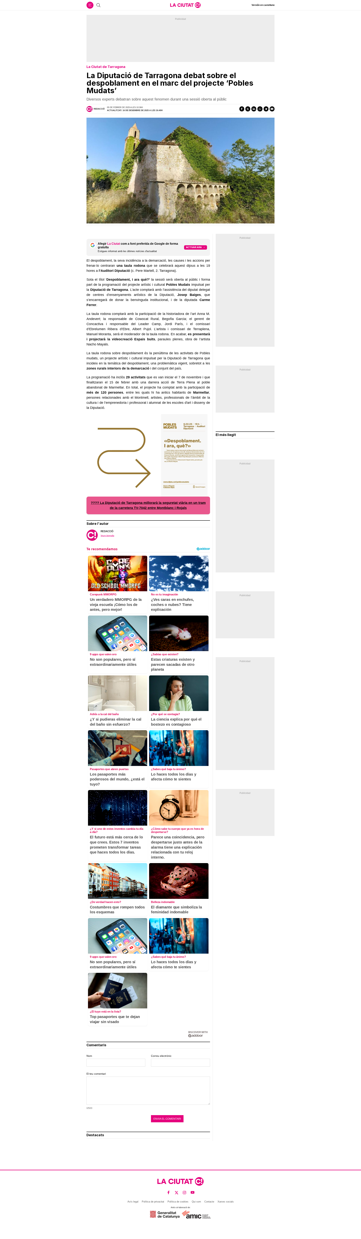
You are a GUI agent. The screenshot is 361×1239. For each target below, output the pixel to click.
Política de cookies (178, 1201)
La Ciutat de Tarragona (105, 67)
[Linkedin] (253, 108)
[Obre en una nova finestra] (165, 1214)
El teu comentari (96, 1073)
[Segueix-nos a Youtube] (192, 1192)
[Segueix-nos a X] (176, 1192)
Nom (89, 1055)
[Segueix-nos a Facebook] (168, 1192)
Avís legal (132, 1201)
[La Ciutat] (185, 5)
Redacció (99, 109)
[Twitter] (247, 108)
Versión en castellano (263, 5)
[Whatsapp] (259, 108)
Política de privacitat (153, 1201)
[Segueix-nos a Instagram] (184, 1192)
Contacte (209, 1201)
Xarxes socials (226, 1201)
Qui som (196, 1201)
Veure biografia (107, 535)
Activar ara (194, 247)
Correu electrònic (161, 1055)
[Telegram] (266, 108)
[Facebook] (241, 108)
